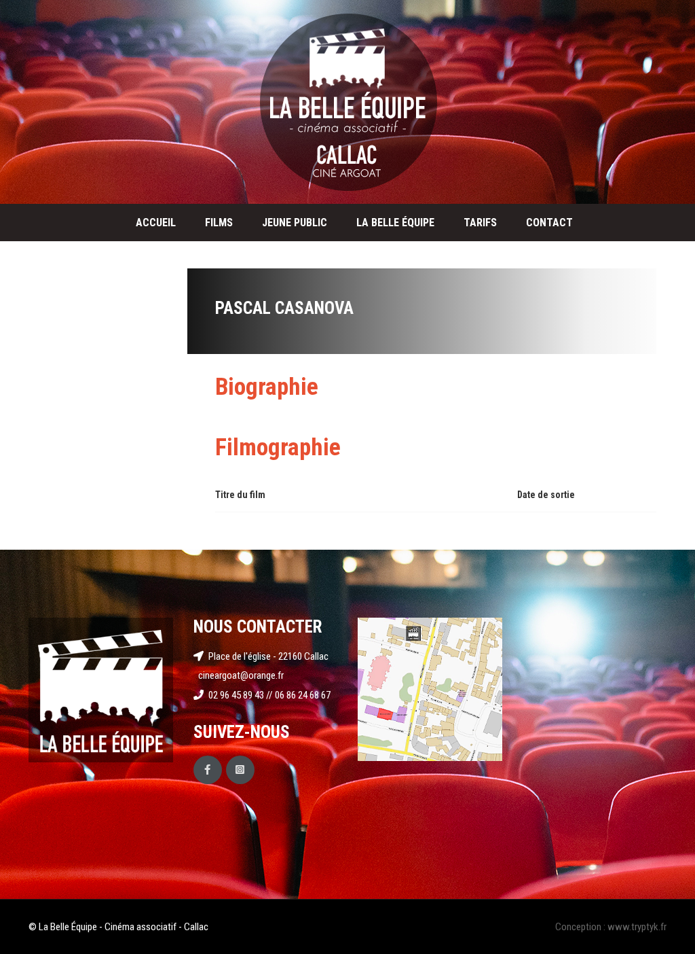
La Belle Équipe (395, 222)
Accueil (156, 222)
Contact (549, 222)
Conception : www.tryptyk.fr (610, 927)
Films (219, 222)
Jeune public (294, 222)
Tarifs (480, 222)
